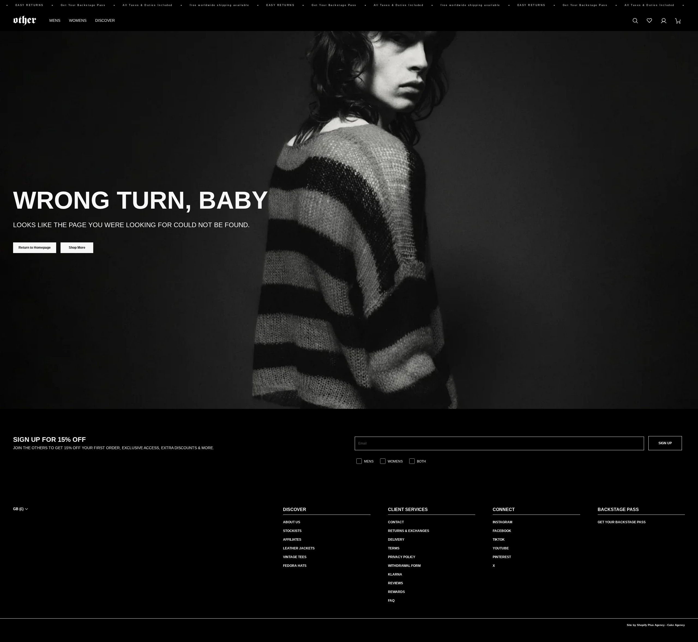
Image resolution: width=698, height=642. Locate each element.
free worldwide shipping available (207, 5)
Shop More (77, 248)
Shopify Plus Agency (651, 624)
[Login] (664, 20)
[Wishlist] (649, 20)
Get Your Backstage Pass (71, 5)
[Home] (24, 20)
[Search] (635, 20)
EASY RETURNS (17, 5)
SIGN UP (665, 443)
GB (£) (18, 509)
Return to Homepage (35, 248)
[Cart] (678, 20)
